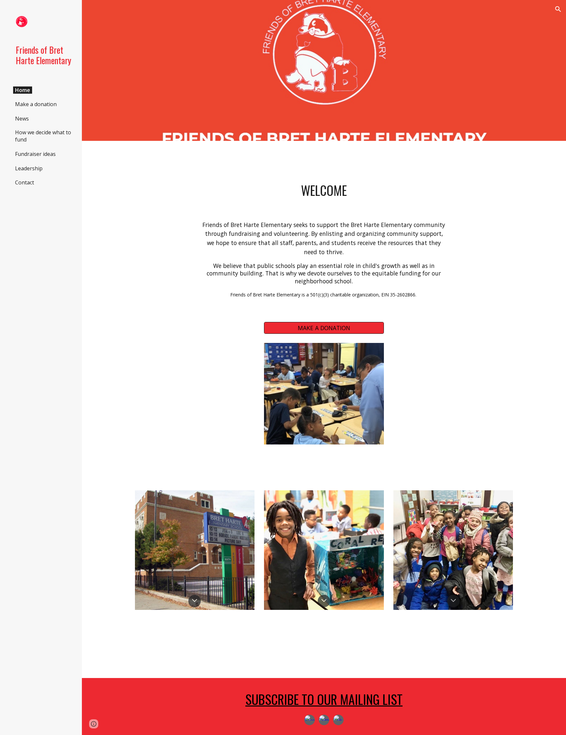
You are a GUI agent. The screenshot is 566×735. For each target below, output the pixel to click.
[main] (324, 190)
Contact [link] (24, 182)
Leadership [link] (29, 168)
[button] (558, 9)
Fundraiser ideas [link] (35, 154)
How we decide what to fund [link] (43, 136)
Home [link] (22, 90)
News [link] (22, 118)
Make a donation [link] (36, 104)
